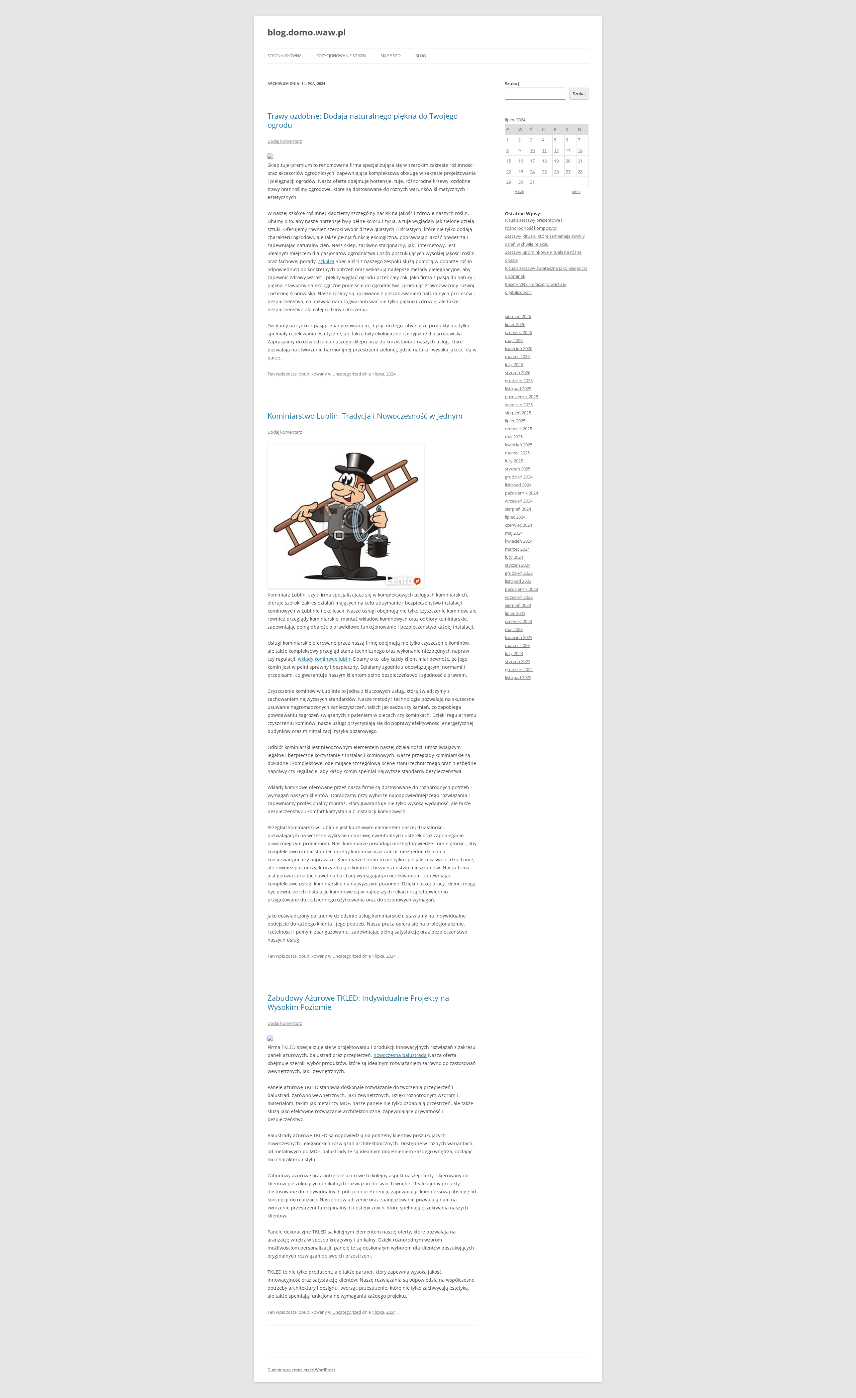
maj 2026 (514, 340)
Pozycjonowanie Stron (341, 56)
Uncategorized (346, 374)
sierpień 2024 (518, 509)
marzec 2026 (517, 356)
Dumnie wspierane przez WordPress (301, 1370)
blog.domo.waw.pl (307, 32)
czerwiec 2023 (518, 621)
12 (556, 150)
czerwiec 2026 (518, 332)
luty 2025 (514, 461)
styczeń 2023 (517, 661)
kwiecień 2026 (518, 348)
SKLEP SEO (391, 56)
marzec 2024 (517, 549)
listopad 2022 (518, 677)
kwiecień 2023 (518, 637)
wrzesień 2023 (519, 597)
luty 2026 (514, 364)
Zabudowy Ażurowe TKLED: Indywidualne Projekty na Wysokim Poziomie (358, 1002)
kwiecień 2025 (518, 445)
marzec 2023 (517, 645)
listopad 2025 (518, 389)
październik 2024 (521, 493)
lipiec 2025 (515, 421)
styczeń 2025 (517, 469)
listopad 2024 (518, 485)
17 (532, 161)
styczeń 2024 (517, 565)
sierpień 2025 (518, 413)
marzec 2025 (517, 453)
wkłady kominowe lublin (325, 659)
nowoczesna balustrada (400, 1055)
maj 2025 (514, 437)
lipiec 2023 (515, 613)
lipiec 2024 (515, 517)
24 (532, 172)
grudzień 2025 (519, 381)
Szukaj (512, 84)
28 (580, 172)
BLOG (420, 56)
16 (520, 161)
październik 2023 (521, 589)
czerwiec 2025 (518, 429)
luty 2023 (514, 653)
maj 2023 (514, 629)
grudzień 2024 (519, 477)
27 (568, 172)
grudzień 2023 (519, 573)
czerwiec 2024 (518, 525)
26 (556, 172)
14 (580, 150)
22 (508, 172)
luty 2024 (514, 557)
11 (544, 150)
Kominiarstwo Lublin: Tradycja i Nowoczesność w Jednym (365, 416)
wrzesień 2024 (519, 501)
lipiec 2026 (515, 324)
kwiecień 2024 (518, 541)
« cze (519, 191)
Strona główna (285, 56)
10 (532, 150)
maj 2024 (514, 533)
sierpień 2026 (518, 316)
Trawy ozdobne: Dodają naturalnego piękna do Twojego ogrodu (363, 120)
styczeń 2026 (517, 372)
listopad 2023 (518, 581)
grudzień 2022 (519, 669)
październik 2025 (521, 397)
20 (568, 161)
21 (580, 161)
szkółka (326, 261)
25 (544, 172)
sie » (576, 191)
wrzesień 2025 (519, 405)
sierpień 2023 (518, 605)
